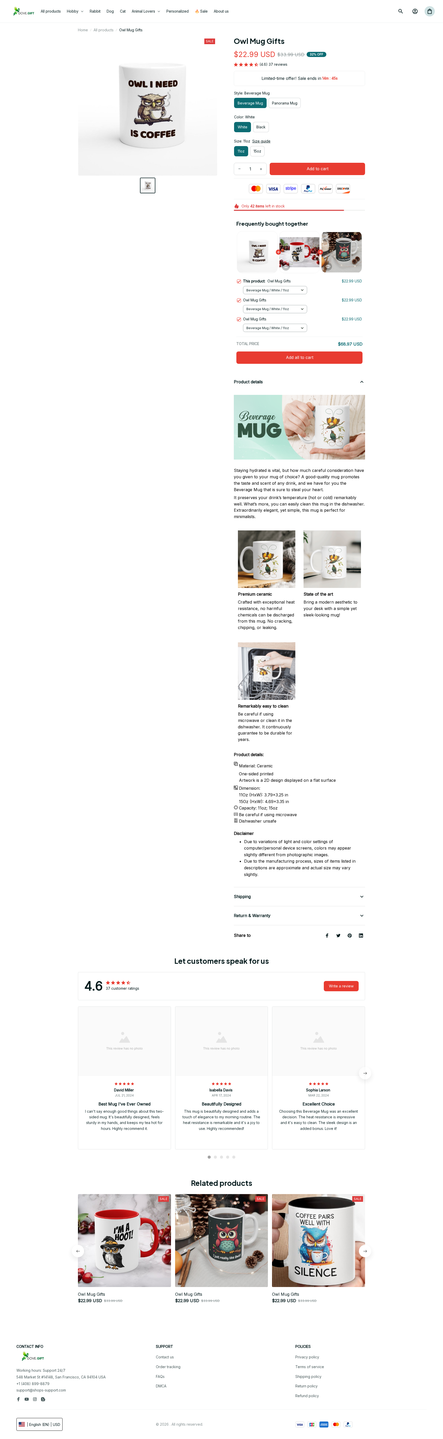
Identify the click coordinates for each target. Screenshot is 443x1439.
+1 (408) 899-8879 (32, 1383)
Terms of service (309, 1367)
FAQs (160, 1376)
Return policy (306, 1386)
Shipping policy (308, 1376)
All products (104, 30)
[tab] (209, 1157)
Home (83, 30)
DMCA (161, 1386)
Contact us (165, 1357)
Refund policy (307, 1396)
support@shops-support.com (41, 1390)
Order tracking (168, 1367)
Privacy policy (307, 1357)
